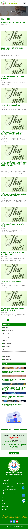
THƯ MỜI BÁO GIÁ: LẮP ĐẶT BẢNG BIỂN (11, 281)
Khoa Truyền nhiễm (7, 359)
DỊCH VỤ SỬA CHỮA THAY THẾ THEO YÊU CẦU (13, 23)
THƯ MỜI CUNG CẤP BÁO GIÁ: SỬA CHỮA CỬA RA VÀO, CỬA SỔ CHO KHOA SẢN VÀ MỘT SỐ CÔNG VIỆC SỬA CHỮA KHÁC (14, 164)
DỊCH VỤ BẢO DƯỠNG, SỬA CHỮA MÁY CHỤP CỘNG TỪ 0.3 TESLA (12, 254)
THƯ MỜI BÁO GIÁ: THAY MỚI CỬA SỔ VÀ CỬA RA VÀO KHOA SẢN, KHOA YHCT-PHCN (13, 195)
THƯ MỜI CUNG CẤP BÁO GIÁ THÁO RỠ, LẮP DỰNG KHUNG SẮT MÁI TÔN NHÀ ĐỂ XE (12, 133)
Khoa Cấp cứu (5, 327)
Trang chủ (4, 498)
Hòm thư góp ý (5, 510)
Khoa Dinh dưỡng (6, 333)
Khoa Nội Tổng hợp (6, 346)
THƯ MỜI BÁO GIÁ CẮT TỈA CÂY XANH (10, 105)
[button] (24, 3)
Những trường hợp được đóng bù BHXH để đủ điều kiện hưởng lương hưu (13, 371)
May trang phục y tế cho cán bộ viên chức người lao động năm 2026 (12, 309)
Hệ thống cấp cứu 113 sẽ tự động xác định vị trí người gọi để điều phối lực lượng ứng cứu (12, 405)
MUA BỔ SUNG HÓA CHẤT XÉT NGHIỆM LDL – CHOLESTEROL (12, 49)
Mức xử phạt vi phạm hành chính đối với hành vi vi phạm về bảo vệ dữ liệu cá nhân (13, 397)
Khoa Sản (5, 353)
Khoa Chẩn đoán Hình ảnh (8, 330)
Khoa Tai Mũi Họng (6, 356)
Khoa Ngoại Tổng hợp (7, 343)
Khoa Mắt (5, 340)
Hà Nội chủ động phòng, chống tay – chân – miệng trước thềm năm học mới (13, 379)
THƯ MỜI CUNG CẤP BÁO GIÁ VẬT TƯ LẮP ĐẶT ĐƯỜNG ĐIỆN (13, 77)
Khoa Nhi (5, 349)
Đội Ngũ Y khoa (6, 507)
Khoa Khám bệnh (6, 337)
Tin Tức (4, 504)
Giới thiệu (4, 501)
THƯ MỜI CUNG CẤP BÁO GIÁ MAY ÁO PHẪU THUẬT (12, 225)
